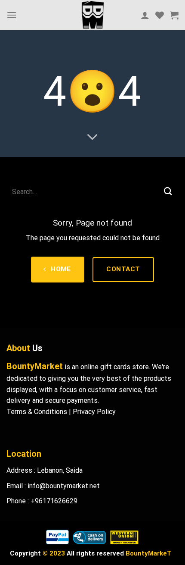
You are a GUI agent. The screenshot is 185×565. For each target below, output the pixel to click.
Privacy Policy (94, 412)
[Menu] (11, 14)
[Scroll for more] (92, 137)
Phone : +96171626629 (41, 501)
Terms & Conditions (36, 412)
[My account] (145, 15)
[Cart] (174, 15)
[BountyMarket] (92, 15)
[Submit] (168, 191)
